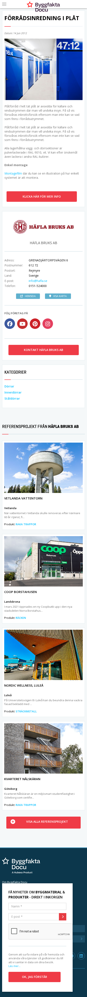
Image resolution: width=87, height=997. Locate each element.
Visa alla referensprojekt (47, 822)
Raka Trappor (26, 524)
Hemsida (30, 296)
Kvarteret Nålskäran (22, 779)
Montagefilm (13, 173)
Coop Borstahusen (20, 592)
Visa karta (60, 296)
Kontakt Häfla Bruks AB (43, 350)
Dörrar (9, 386)
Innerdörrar (13, 392)
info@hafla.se (38, 281)
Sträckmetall (26, 711)
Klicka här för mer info (42, 196)
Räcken (21, 618)
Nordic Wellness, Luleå (23, 685)
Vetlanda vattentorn (23, 498)
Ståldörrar (12, 398)
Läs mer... (14, 966)
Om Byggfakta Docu (14, 882)
